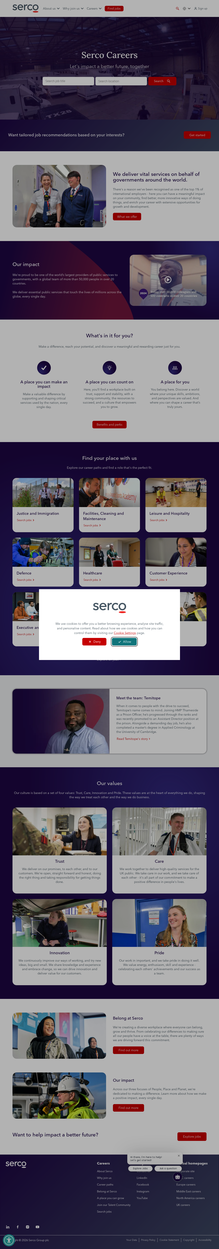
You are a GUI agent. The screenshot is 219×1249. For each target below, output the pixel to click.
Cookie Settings (125, 633)
